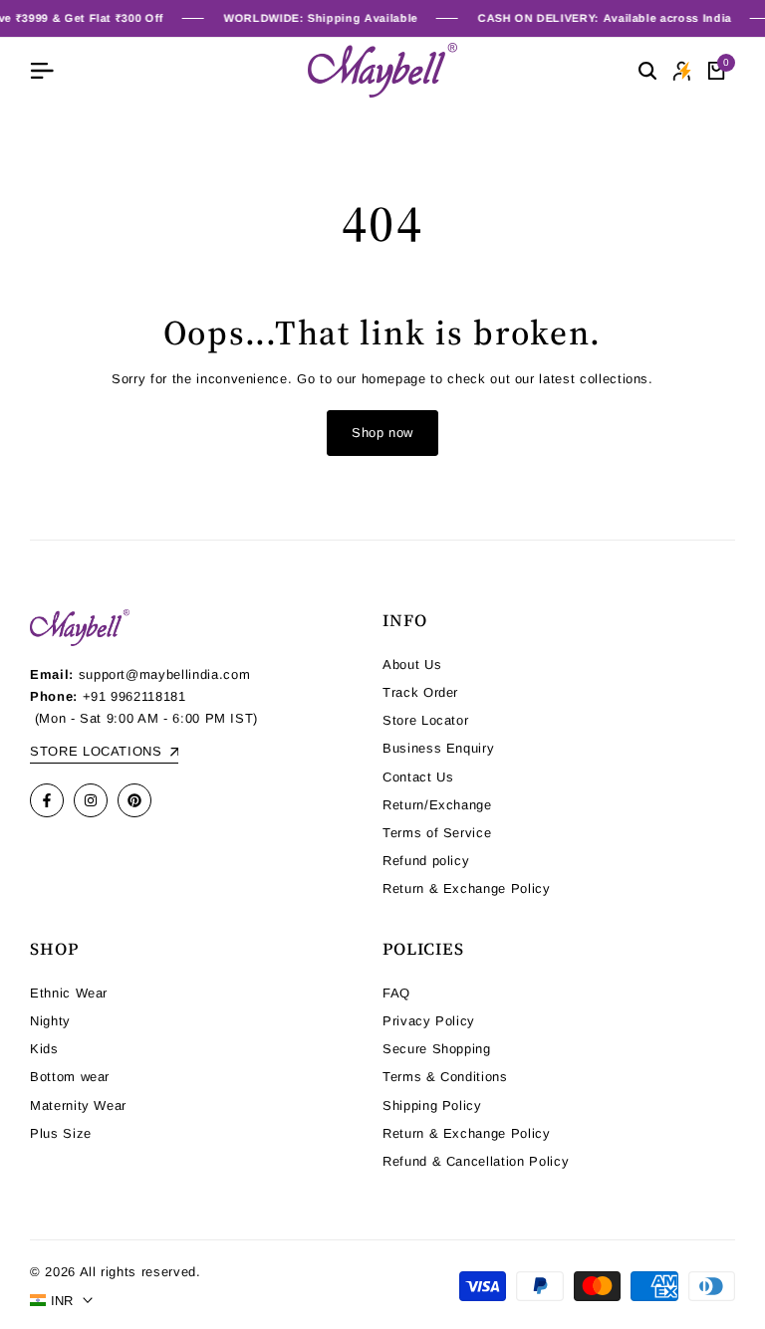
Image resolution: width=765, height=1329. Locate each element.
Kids (44, 1048)
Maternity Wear (78, 1105)
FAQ (396, 993)
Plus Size (61, 1133)
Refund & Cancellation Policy (475, 1161)
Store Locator (425, 720)
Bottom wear (70, 1076)
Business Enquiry (438, 748)
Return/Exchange (437, 804)
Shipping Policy (432, 1105)
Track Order (420, 692)
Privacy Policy (428, 1020)
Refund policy (425, 860)
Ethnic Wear (69, 993)
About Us (411, 664)
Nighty (50, 1020)
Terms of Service (436, 832)
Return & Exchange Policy (466, 888)
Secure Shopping (436, 1048)
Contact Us (418, 777)
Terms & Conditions (445, 1076)
